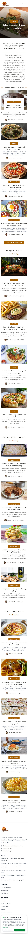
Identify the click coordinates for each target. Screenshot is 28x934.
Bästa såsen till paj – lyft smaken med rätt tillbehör (14, 863)
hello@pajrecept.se (8, 851)
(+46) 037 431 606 (7, 848)
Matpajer (14, 143)
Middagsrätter (14, 181)
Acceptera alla (20, 930)
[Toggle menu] (25, 3)
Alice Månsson (4, 893)
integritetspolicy (6, 927)
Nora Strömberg (5, 890)
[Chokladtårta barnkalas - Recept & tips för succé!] (14, 100)
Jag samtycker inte (8, 930)
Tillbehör (14, 21)
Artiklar (4, 855)
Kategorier (4, 897)
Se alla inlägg (14, 254)
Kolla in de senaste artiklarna (14, 242)
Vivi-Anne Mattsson (6, 887)
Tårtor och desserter (14, 101)
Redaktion (4, 884)
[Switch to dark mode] (22, 3)
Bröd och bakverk (14, 460)
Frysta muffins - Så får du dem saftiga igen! (12, 880)
